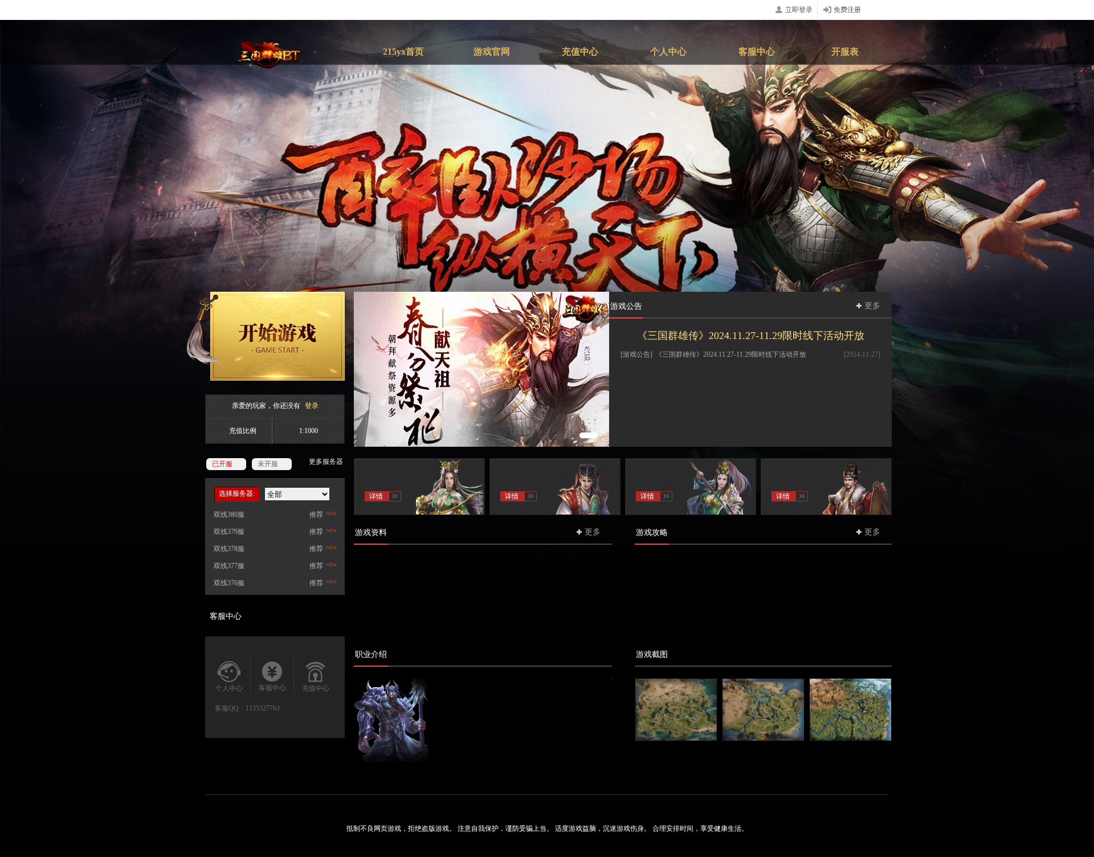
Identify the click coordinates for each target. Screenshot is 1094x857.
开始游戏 (265, 336)
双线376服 (229, 583)
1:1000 (308, 431)
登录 (312, 406)
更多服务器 (326, 462)
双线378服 (229, 549)
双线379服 (229, 532)
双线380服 (229, 515)
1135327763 (263, 708)
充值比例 (242, 431)
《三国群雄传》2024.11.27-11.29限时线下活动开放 (750, 335)
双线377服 (229, 566)
